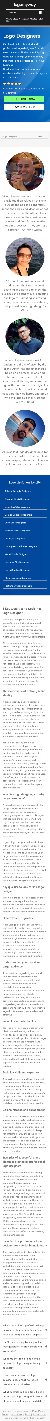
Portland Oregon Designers (18, 585)
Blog (28, 1414)
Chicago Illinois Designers (17, 499)
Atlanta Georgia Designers (18, 491)
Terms (5, 1414)
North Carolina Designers (17, 570)
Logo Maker (39, 1414)
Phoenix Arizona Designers (18, 577)
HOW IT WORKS (22, 106)
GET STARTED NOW (23, 99)
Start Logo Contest (34, 1418)
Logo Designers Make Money (30, 1411)
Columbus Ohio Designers (17, 506)
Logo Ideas (16, 1414)
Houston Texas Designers (17, 530)
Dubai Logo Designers (15, 522)
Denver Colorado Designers (18, 514)
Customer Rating (12, 88)
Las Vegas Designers (15, 538)
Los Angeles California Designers (21, 546)
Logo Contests (12, 1418)
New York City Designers (17, 562)
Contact (7, 1411)
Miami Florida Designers (16, 554)
